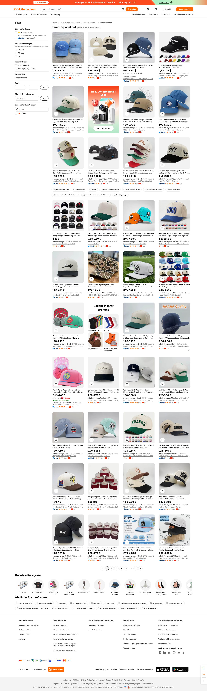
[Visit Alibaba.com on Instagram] (174, 652)
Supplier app (100, 669)
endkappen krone (150, 608)
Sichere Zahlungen (60, 625)
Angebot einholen (95, 630)
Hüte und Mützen (90, 23)
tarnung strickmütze (79, 603)
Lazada (101, 680)
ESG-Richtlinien (24, 634)
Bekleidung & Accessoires (70, 23)
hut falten (96, 603)
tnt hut (94, 189)
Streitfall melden (129, 634)
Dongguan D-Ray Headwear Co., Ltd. (65, 76)
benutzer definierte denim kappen (66, 195)
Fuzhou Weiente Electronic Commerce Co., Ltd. (68, 346)
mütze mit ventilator (62, 608)
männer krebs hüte (25, 603)
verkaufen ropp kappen (154, 189)
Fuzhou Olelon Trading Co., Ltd (134, 244)
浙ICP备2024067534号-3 (164, 687)
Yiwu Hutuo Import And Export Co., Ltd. (137, 181)
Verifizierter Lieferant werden (169, 639)
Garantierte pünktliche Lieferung (65, 634)
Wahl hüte (110, 603)
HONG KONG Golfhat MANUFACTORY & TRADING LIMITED (103, 295)
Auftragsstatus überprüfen (168, 634)
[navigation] (32, 295)
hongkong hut (157, 603)
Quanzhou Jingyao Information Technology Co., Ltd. (174, 346)
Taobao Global (111, 680)
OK (44, 88)
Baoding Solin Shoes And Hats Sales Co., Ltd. (68, 181)
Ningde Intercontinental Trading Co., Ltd (138, 79)
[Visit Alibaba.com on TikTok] (183, 652)
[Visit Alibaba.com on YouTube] (179, 652)
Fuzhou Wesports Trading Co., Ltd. (65, 405)
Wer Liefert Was (138, 680)
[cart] (156, 9)
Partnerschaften (164, 644)
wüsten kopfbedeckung (107, 608)
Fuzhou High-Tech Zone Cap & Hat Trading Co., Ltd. (139, 295)
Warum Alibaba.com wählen (28, 625)
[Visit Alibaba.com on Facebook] (159, 652)
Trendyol (127, 680)
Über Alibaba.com (25, 620)
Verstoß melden (129, 648)
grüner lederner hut (62, 189)
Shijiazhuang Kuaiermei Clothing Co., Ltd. (103, 76)
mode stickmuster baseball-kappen (97, 195)
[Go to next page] (140, 568)
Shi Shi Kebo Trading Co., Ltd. (134, 130)
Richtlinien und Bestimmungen (64, 650)
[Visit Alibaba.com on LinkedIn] (164, 652)
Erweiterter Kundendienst (63, 639)
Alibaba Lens (23, 669)
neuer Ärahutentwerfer (111, 189)
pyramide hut (80, 189)
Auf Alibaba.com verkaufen (168, 625)
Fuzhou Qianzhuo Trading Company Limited (174, 76)
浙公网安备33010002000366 (142, 687)
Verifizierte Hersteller (96, 625)
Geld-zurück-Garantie (61, 630)
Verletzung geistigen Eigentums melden (138, 644)
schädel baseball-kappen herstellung (133, 603)
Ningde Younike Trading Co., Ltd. (171, 130)
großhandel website (45, 603)
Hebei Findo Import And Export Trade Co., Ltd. (68, 130)
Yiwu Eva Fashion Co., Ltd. (168, 181)
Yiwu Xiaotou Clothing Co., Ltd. (63, 244)
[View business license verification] (125, 687)
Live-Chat (127, 630)
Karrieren (21, 639)
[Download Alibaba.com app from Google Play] (180, 669)
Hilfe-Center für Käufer (132, 625)
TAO (120, 680)
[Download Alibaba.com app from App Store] (163, 669)
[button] (123, 9)
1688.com (76, 680)
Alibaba (54, 23)
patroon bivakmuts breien (84, 608)
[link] (204, 668)
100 (135, 568)
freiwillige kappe (121, 195)
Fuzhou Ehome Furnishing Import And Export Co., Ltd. (103, 181)
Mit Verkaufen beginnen (167, 630)
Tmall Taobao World (90, 680)
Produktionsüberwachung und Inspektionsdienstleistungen (64, 645)
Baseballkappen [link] (106, 23)
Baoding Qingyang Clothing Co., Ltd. (65, 295)
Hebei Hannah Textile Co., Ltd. (170, 295)
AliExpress (67, 680)
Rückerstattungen (130, 639)
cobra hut (62, 603)
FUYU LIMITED (93, 244)
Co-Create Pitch (24, 630)
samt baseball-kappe (133, 189)
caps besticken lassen (129, 608)
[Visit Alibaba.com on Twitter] (169, 652)
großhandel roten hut (176, 603)
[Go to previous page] (102, 568)
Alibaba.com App (146, 669)
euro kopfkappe (174, 189)
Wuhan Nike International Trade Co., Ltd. (174, 244)
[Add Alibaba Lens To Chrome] (56, 669)
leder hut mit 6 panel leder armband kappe (33, 608)
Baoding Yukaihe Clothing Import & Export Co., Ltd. (139, 346)
